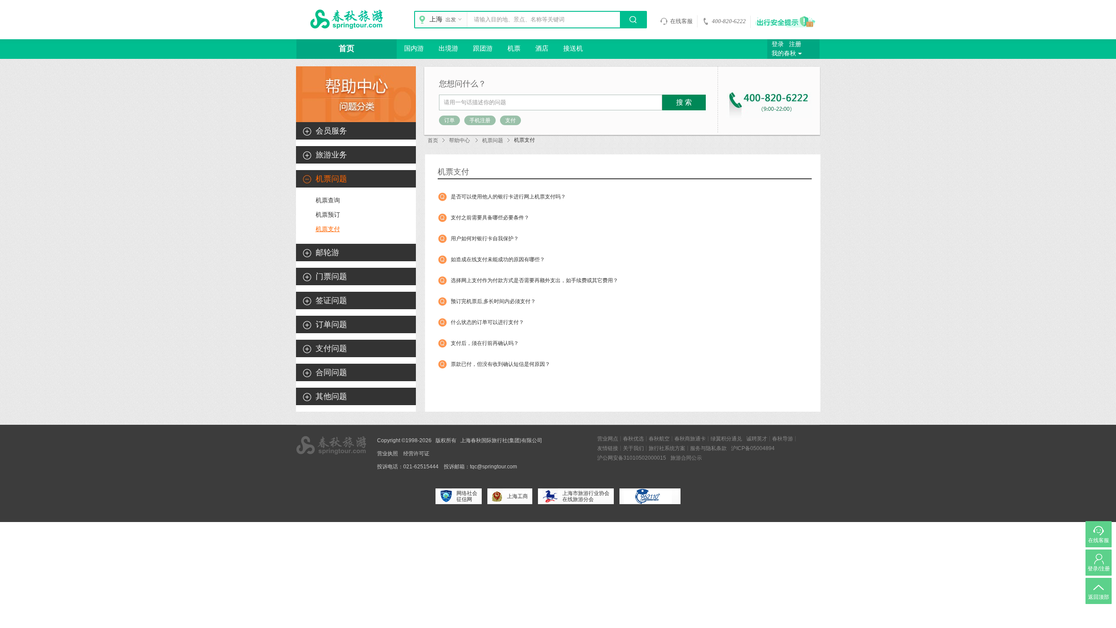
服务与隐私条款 (708, 448)
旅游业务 (331, 154)
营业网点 (607, 438)
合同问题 (331, 372)
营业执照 (387, 454)
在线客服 (681, 21)
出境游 (448, 48)
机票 (514, 48)
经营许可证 (416, 454)
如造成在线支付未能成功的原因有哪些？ (498, 259)
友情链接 (607, 448)
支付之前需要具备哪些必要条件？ (490, 218)
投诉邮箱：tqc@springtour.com (480, 467)
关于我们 (633, 448)
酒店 (541, 48)
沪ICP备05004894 (753, 448)
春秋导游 (782, 438)
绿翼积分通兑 (726, 438)
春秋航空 (659, 438)
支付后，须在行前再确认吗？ (485, 343)
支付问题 (331, 348)
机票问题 (492, 140)
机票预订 (328, 215)
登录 (778, 44)
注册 (795, 44)
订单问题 (331, 324)
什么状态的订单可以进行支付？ (487, 322)
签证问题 (331, 300)
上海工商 (517, 496)
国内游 (414, 48)
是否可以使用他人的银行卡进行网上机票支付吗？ (508, 197)
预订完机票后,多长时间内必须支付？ (493, 301)
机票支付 (328, 229)
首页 (346, 48)
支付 (510, 120)
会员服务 (331, 130)
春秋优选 (633, 438)
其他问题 (331, 396)
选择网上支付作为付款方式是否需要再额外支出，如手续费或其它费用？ (534, 280)
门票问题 (331, 276)
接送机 (573, 48)
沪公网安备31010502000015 (631, 458)
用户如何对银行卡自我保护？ (485, 239)
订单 (449, 120)
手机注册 (480, 120)
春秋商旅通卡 (690, 438)
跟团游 (483, 48)
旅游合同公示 (686, 458)
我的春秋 (784, 53)
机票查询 (328, 200)
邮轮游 (327, 252)
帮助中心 (459, 140)
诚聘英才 (756, 438)
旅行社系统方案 (667, 448)
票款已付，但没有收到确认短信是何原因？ (500, 364)
